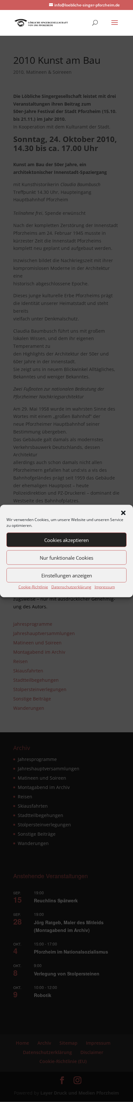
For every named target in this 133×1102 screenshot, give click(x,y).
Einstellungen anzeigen (66, 575)
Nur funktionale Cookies (66, 557)
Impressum (105, 587)
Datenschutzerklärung (71, 587)
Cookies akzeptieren (66, 540)
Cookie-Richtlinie (33, 587)
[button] (123, 513)
